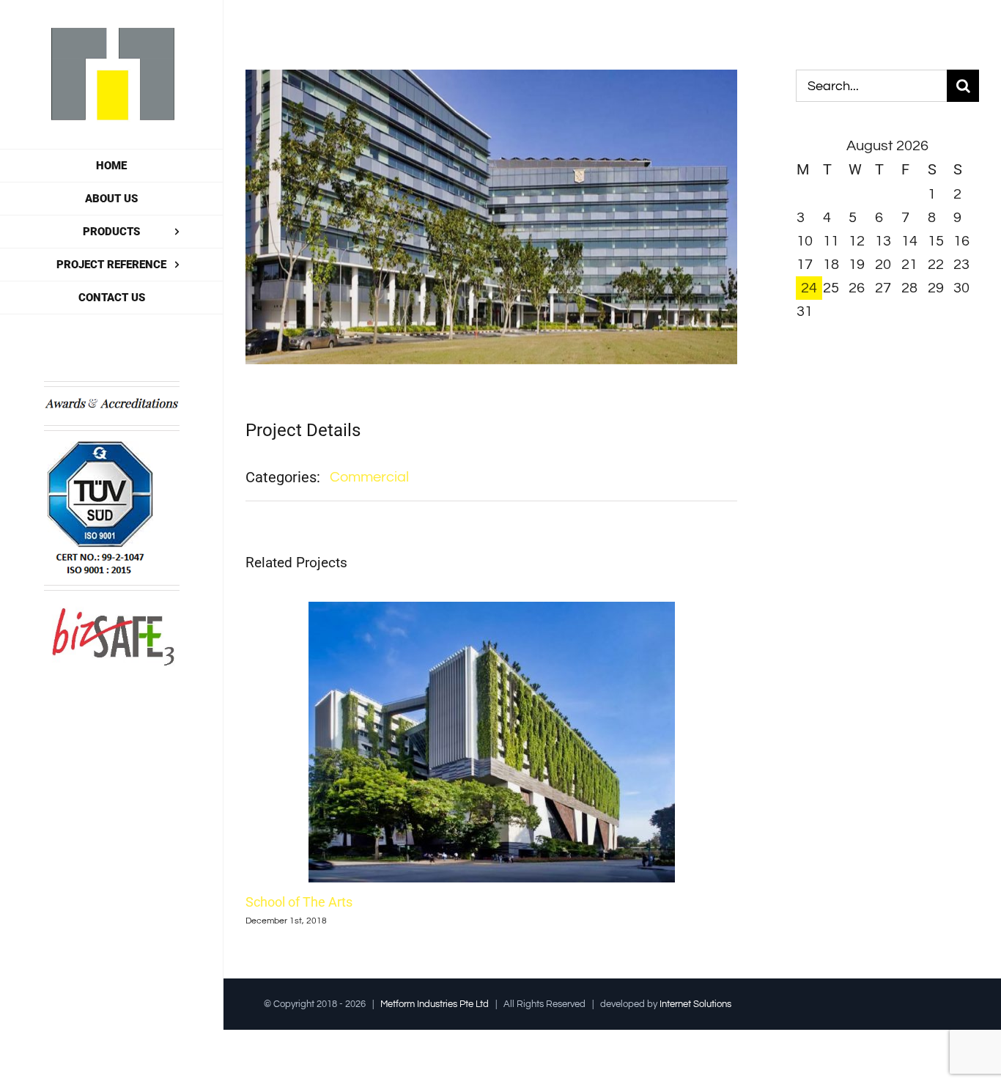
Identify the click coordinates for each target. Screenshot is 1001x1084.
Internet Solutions (695, 1004)
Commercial (369, 477)
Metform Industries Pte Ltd (434, 1004)
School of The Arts (298, 902)
